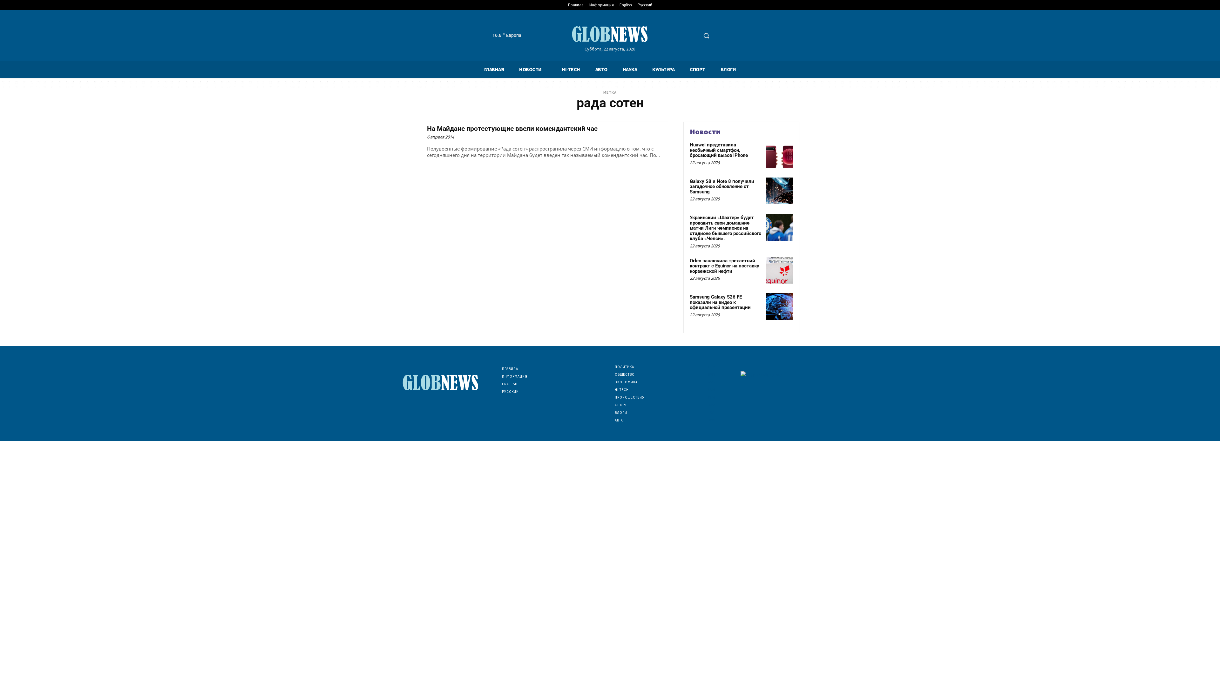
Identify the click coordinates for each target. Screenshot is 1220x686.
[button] (706, 35)
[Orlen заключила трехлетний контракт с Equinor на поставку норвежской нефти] (779, 270)
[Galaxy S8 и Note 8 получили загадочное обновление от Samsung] (779, 191)
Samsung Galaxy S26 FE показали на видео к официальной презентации (720, 302)
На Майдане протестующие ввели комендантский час (512, 128)
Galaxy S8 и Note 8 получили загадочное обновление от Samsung (722, 186)
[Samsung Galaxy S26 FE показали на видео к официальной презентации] (779, 306)
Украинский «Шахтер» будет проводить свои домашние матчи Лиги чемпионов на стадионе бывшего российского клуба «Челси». (725, 228)
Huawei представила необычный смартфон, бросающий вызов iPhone (719, 150)
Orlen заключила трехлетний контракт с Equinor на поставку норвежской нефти (724, 266)
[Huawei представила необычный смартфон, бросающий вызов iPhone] (779, 154)
